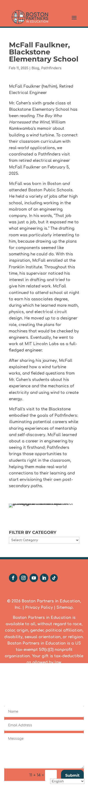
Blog (35, 68)
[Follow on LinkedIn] (44, 578)
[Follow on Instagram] (23, 578)
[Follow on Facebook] (13, 578)
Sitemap (65, 607)
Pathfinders (51, 68)
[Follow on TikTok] (54, 578)
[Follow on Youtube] (34, 578)
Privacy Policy (39, 607)
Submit (72, 775)
